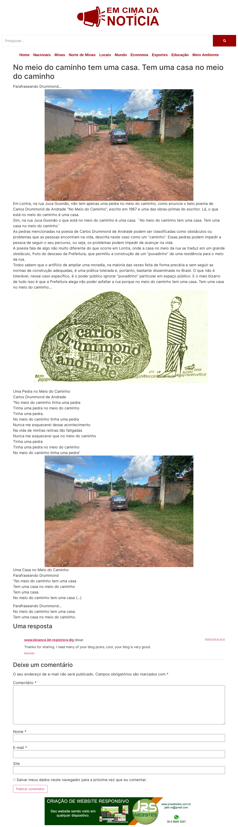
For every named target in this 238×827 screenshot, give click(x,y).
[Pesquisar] (224, 40)
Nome (19, 731)
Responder (29, 653)
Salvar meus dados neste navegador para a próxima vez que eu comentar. (82, 780)
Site (16, 763)
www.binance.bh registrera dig (49, 640)
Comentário (24, 683)
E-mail (20, 747)
